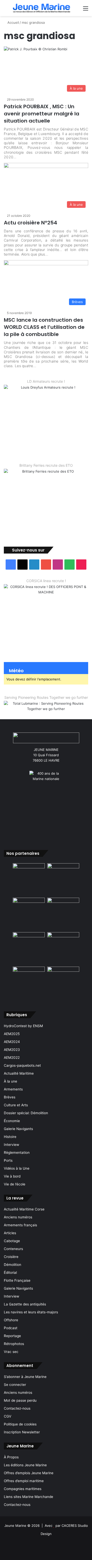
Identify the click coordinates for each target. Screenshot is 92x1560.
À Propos (11, 1457)
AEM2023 (12, 1050)
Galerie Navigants (18, 1129)
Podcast (10, 1328)
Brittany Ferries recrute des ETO (46, 465)
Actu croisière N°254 (30, 222)
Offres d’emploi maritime (24, 1481)
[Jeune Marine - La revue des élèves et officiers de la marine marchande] (41, 8)
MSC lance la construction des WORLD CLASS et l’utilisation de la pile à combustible (44, 327)
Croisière (11, 1257)
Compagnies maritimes (22, 1489)
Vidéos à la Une (16, 1168)
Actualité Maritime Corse (24, 1209)
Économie (12, 1121)
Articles (10, 1233)
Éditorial (10, 1272)
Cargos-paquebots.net (22, 1065)
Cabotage (12, 1241)
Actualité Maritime (19, 1073)
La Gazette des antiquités (25, 1304)
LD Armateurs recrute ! (46, 381)
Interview (11, 1145)
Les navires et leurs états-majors (31, 1312)
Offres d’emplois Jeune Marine (28, 1473)
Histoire (10, 1137)
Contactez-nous (17, 1408)
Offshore (11, 1320)
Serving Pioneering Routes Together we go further (46, 697)
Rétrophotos (14, 1344)
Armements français (20, 1225)
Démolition (12, 1265)
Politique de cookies (20, 1424)
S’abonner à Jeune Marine (25, 1377)
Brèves (9, 1097)
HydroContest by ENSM (23, 1026)
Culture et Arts (16, 1105)
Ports (8, 1160)
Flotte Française (17, 1280)
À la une (10, 1081)
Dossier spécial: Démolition (26, 1113)
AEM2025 (12, 1034)
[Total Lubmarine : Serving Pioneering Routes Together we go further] (46, 706)
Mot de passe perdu (20, 1400)
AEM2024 (12, 1042)
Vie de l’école (14, 1184)
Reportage (12, 1336)
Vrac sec (11, 1352)
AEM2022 (12, 1057)
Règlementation (17, 1152)
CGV (7, 1416)
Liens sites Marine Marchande (28, 1497)
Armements (13, 1089)
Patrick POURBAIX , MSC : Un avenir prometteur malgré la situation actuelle (41, 113)
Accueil (12, 22)
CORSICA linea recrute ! (46, 581)
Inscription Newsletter (22, 1432)
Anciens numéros (18, 1217)
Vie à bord (12, 1176)
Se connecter (15, 1385)
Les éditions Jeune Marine (25, 1465)
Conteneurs (13, 1249)
